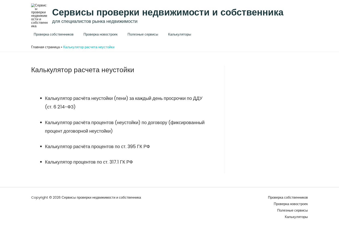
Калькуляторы (179, 34)
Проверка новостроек (100, 34)
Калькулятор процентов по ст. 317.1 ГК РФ (89, 162)
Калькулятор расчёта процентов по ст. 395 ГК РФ (97, 146)
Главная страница (45, 47)
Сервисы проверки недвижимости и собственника (167, 12)
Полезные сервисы (143, 34)
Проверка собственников (54, 34)
